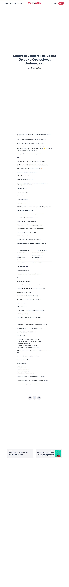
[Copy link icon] (39, 398)
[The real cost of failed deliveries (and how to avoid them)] (20, 453)
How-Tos (16, 3)
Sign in (55, 3)
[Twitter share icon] (30, 398)
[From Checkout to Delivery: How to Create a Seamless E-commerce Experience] (49, 453)
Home (6, 3)
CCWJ (11, 3)
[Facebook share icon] (34, 398)
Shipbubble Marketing (34, 67)
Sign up (61, 3)
